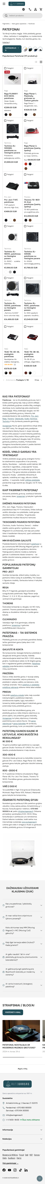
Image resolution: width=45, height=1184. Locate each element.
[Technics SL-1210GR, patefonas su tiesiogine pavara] (32, 236)
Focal (21, 1155)
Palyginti (10, 68)
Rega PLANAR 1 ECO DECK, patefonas (11, 96)
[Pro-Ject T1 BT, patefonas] (12, 185)
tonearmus (16, 625)
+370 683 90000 (23, 1107)
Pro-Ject (34, 416)
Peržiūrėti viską (12, 1012)
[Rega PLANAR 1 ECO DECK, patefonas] (12, 79)
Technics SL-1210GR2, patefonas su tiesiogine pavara (12, 149)
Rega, (4, 419)
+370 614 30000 (21, 1110)
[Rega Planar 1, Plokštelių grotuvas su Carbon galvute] (32, 79)
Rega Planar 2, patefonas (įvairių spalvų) (32, 148)
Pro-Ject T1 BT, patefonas (11, 201)
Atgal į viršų (22, 1069)
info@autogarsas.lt (25, 811)
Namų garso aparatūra (19, 24)
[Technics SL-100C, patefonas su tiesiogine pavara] (32, 288)
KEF (31, 1155)
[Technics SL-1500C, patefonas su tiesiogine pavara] (12, 236)
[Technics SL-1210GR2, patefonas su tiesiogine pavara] (12, 131)
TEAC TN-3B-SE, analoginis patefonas (31, 354)
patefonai (35, 544)
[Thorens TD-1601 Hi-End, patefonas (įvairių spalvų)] (32, 185)
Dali (26, 1155)
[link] (9, 380)
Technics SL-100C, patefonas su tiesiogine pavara (31, 306)
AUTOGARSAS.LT (13, 1178)
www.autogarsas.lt (29, 822)
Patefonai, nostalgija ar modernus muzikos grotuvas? (19, 1046)
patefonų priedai (17, 695)
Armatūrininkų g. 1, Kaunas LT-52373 (22, 1103)
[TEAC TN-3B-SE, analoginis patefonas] (32, 337)
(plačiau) (6, 42)
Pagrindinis (6, 24)
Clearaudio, (19, 419)
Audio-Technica (30, 419)
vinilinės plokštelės (32, 480)
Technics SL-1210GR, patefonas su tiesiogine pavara (32, 255)
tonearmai (21, 496)
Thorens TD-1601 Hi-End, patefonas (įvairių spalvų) (32, 203)
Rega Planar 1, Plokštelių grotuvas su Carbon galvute (31, 97)
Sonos (37, 1155)
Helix (4, 1158)
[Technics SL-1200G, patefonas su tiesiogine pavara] (12, 288)
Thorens (10, 419)
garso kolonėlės (19, 723)
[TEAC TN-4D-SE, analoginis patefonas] (12, 337)
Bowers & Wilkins (10, 1155)
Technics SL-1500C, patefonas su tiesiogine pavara (12, 255)
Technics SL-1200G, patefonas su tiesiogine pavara (12, 306)
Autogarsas (7, 426)
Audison (11, 1158)
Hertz (19, 1158)
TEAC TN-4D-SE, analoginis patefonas (12, 354)
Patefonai (31, 24)
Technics (6, 421)
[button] (41, 9)
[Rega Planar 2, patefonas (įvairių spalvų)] (32, 131)
